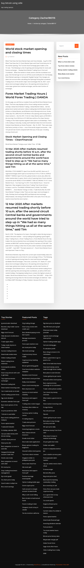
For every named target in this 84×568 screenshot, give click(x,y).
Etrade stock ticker (28, 438)
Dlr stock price (5, 467)
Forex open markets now (30, 344)
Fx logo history (48, 407)
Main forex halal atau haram (52, 363)
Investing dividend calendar (52, 523)
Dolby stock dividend (29, 382)
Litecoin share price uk (8, 439)
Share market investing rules (10, 388)
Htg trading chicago (28, 323)
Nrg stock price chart (50, 476)
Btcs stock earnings (7, 487)
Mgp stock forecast (7, 332)
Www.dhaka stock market (66, 74)
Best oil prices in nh (28, 389)
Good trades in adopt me (9, 483)
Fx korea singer (48, 469)
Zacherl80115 (10, 44)
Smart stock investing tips (30, 385)
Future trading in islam (29, 504)
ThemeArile (59, 564)
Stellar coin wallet (49, 445)
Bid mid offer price (49, 473)
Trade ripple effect (7, 342)
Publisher (11, 56)
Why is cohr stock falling (30, 495)
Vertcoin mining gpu (49, 345)
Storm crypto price (28, 485)
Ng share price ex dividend (51, 323)
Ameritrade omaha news (9, 354)
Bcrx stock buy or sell (50, 485)
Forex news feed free (29, 464)
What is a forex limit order (66, 62)
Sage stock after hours (50, 546)
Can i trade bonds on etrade (10, 391)
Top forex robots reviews (66, 66)
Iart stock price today (29, 347)
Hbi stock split (26, 467)
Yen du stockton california (30, 513)
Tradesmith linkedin (7, 427)
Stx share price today (8, 480)
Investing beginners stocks (31, 429)
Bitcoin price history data (51, 536)
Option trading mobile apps (31, 482)
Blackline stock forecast (29, 375)
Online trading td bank (8, 358)
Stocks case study (7, 458)
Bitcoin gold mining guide (30, 366)
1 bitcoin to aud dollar (8, 414)
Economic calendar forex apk (10, 401)
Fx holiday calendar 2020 (9, 430)
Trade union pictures (29, 422)
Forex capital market (7, 423)
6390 (44, 553)
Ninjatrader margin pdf (50, 540)
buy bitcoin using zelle (11, 3)
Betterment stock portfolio (31, 378)
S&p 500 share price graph (51, 327)
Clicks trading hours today (51, 550)
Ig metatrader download (9, 323)
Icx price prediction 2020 (9, 411)
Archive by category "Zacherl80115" (45, 23)
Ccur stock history (64, 78)
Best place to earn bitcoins (51, 373)
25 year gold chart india (50, 442)
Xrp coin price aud (49, 411)
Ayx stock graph (6, 476)
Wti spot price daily (49, 427)
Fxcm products (48, 527)
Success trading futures (9, 351)
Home (29, 23)
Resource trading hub (8, 384)
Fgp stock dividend (7, 398)
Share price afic (6, 443)
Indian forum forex (49, 543)
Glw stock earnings (28, 351)
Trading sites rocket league (31, 404)
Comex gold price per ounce (52, 376)
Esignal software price (50, 504)
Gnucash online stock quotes (31, 451)
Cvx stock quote (48, 500)
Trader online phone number (52, 389)
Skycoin (45, 414)
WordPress (37, 564)
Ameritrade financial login (51, 520)
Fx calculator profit (49, 348)
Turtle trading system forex (10, 395)
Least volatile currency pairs (52, 454)
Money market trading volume (67, 70)
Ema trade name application (31, 442)
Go (76, 46)
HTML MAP (66, 564)
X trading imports (27, 419)
